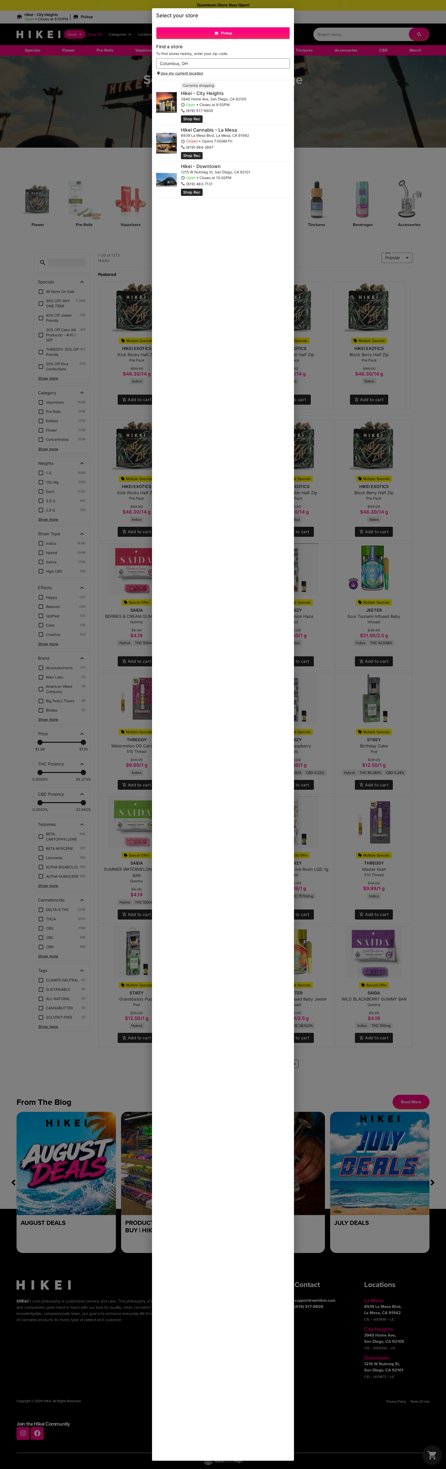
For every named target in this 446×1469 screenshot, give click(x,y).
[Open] (286, 64)
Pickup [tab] (226, 33)
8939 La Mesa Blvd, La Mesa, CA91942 (215, 135)
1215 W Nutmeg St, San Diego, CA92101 (215, 172)
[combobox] (219, 63)
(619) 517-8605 (199, 110)
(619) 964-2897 (199, 147)
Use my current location (182, 73)
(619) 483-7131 (199, 184)
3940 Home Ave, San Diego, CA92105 (213, 99)
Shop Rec (191, 119)
